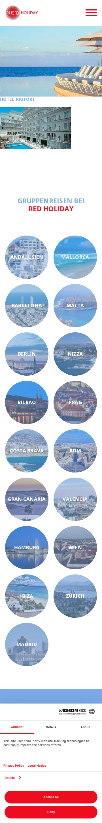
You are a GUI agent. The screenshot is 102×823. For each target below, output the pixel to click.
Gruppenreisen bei (51, 204)
